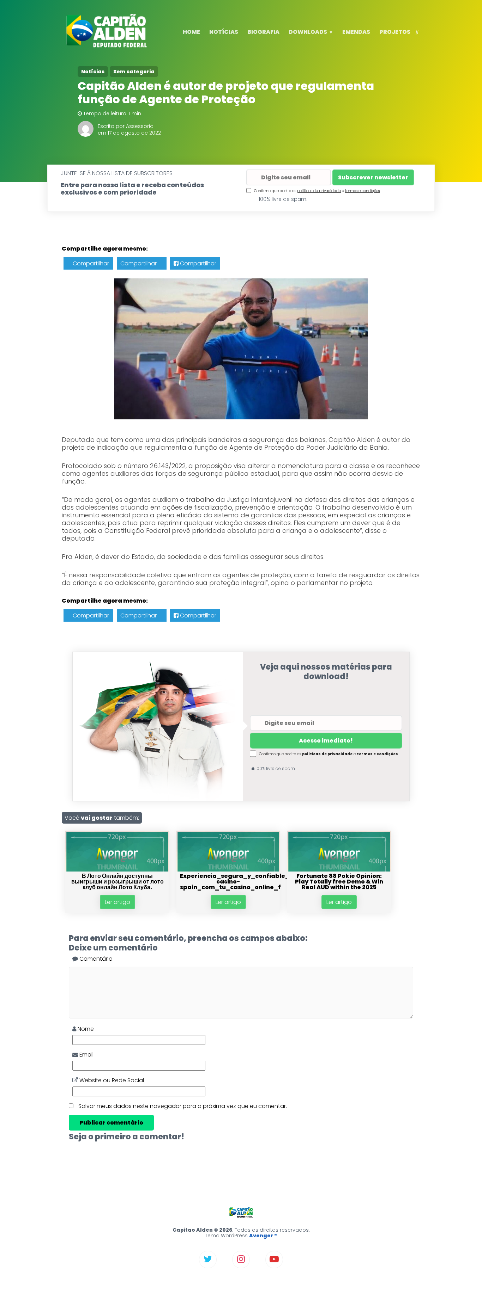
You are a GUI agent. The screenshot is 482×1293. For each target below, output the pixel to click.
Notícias (92, 71)
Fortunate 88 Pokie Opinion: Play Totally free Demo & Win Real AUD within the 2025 (339, 881)
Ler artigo (117, 902)
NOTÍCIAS (223, 32)
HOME (191, 32)
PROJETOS (394, 32)
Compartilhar (90, 263)
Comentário (95, 959)
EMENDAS (356, 32)
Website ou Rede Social (111, 1080)
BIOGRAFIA (263, 32)
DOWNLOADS (308, 32)
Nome (85, 1029)
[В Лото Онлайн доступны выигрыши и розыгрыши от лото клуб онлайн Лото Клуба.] (117, 870)
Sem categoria (134, 71)
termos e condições (362, 190)
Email (86, 1055)
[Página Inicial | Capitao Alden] (107, 46)
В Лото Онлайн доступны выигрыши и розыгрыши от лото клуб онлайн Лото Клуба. (117, 881)
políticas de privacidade (319, 190)
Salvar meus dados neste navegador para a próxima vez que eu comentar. (182, 1106)
